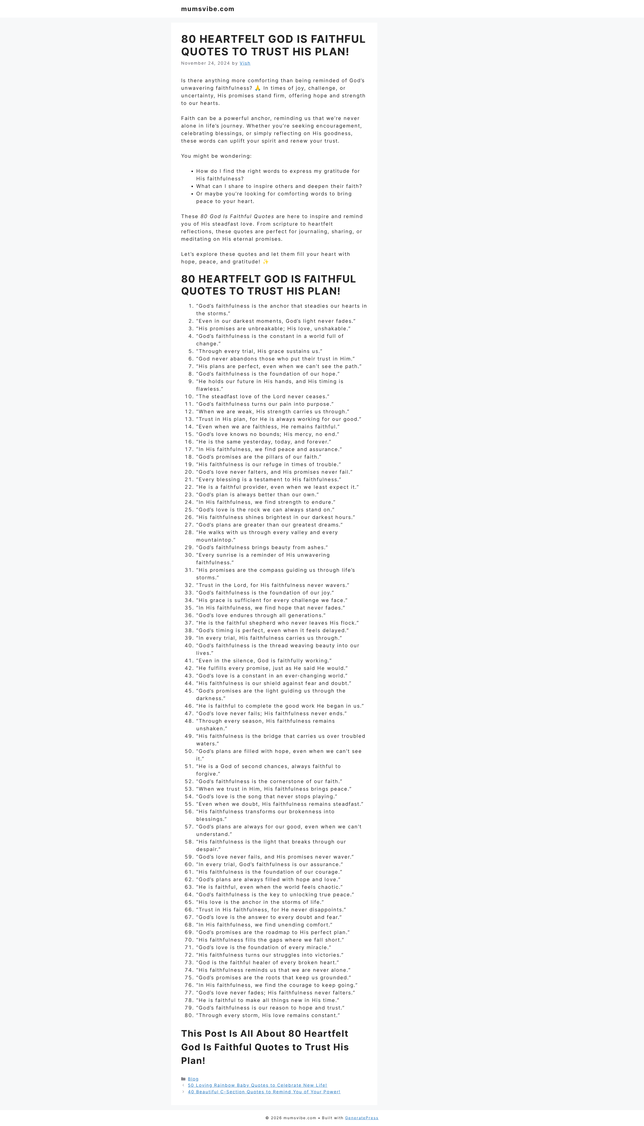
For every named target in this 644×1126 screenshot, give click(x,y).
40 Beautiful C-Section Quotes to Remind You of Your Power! (264, 1091)
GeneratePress (362, 1117)
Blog (193, 1078)
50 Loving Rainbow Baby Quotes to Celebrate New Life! (257, 1085)
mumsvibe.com (208, 9)
